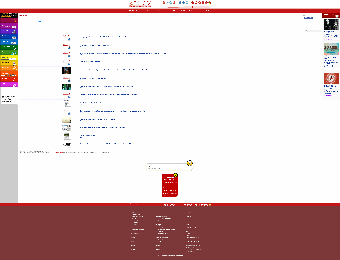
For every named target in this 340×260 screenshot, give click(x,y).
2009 (81, 38)
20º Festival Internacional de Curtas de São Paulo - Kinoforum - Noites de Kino (106, 144)
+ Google (134, 226)
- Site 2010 (159, 241)
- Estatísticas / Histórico (137, 229)
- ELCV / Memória (161, 211)
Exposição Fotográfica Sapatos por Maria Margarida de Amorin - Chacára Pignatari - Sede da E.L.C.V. (114, 70)
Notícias (133, 249)
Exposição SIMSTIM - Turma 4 (90, 61)
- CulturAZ (159, 220)
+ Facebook (134, 222)
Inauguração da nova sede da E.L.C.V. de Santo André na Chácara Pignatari (105, 37)
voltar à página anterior (316, 155)
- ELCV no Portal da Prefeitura (164, 218)
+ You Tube (134, 220)
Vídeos (133, 245)
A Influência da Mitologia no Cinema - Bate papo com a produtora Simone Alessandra (108, 94)
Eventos (158, 249)
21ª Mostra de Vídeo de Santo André (92, 103)
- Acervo (133, 227)
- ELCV (188, 226)
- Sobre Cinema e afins (162, 213)
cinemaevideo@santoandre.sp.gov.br (170, 255)
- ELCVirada (159, 231)
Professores (134, 233)
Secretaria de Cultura (161, 216)
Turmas (133, 241)
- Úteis (188, 235)
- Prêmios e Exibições (137, 216)
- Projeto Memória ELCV (162, 233)
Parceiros (188, 216)
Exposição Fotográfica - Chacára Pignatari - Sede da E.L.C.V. (100, 119)
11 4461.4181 (190, 251)
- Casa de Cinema (161, 227)
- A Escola (134, 211)
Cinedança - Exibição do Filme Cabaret (93, 78)
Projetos (188, 209)
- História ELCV (160, 239)
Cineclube (158, 245)
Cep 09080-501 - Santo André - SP (194, 249)
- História (133, 213)
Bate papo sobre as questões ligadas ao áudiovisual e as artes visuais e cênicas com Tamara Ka (112, 111)
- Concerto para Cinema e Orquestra (165, 229)
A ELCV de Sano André (137, 209)
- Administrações (136, 214)
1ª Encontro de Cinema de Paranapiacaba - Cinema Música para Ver (102, 127)
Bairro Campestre (191, 247)
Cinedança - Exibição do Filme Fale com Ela (94, 45)
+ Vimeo (134, 224)
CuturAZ (188, 220)
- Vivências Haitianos (162, 226)
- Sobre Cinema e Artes (192, 227)
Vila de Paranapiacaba (87, 136)
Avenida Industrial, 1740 (193, 245)
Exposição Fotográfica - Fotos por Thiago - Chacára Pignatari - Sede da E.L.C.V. (106, 86)
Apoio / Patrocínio (190, 213)
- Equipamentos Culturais (192, 237)
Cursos (133, 237)
